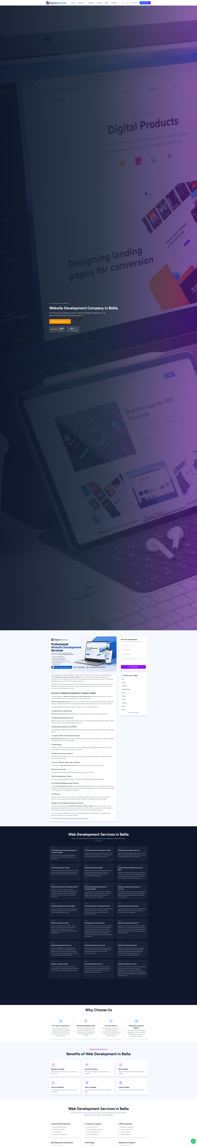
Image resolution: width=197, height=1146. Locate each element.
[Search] (123, 2)
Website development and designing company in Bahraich (73, 818)
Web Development (56, 303)
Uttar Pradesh (64, 303)
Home (50, 303)
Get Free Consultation (59, 321)
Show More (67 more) (133, 712)
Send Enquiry (134, 667)
